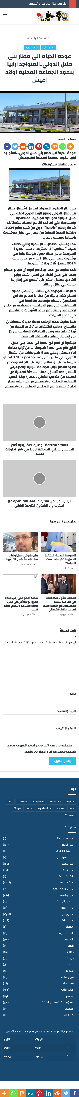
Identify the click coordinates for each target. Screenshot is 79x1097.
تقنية (71, 945)
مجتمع (70, 996)
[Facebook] (7, 146)
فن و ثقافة (67, 977)
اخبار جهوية (67, 882)
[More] (70, 146)
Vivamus (69, 815)
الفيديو (69, 939)
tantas (30, 808)
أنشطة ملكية (66, 876)
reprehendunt (44, 808)
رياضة (70, 964)
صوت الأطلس (13, 1031)
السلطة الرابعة (65, 933)
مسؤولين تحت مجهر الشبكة (58, 1002)
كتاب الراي (32, 47)
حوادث (70, 958)
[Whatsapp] (62, 146)
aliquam (70, 802)
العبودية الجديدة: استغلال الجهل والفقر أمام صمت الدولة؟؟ (60, 559)
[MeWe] (46, 146)
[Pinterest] (38, 146)
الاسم (72, 694)
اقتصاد (70, 927)
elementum (55, 802)
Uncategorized (65, 838)
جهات (70, 952)
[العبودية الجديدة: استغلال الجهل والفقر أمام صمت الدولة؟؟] (58, 542)
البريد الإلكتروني (66, 711)
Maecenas (23, 802)
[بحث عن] (74, 17)
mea (10, 802)
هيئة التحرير (67, 1015)
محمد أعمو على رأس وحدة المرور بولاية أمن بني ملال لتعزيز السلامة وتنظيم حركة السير (21, 603)
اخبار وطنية (67, 914)
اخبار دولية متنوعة (63, 889)
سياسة (69, 971)
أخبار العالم (67, 845)
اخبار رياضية (67, 895)
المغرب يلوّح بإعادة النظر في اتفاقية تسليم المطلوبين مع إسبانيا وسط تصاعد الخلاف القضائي (59, 603)
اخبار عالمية (67, 908)
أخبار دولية (68, 864)
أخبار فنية (68, 870)
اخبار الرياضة (63, 901)
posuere (60, 808)
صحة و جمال (63, 857)
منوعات (69, 1009)
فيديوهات (68, 983)
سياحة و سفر (63, 851)
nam (72, 808)
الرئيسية (45, 38)
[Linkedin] (30, 146)
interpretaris (39, 802)
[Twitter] (15, 146)
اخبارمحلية (32, 38)
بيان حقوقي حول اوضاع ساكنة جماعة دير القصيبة (22, 557)
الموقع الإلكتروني (66, 728)
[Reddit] (23, 146)
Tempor (17, 808)
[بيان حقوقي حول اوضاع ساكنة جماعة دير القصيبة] (20, 542)
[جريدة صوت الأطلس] (52, 16)
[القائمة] (5, 17)
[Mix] (54, 146)
